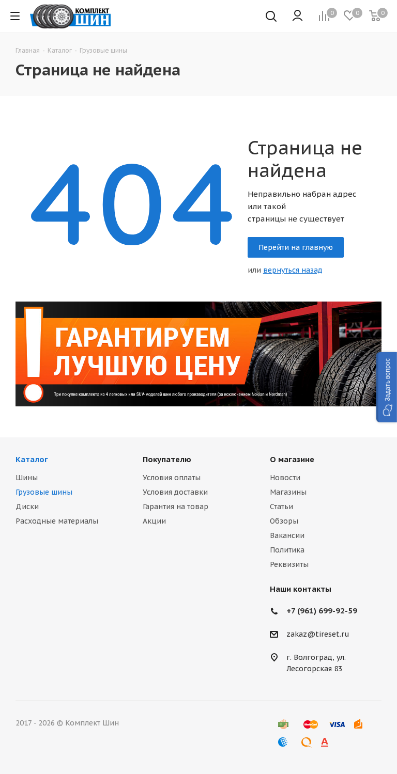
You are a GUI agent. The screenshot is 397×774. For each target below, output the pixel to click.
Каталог (32, 459)
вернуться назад (293, 270)
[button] (386, 387)
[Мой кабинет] (297, 16)
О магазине (292, 459)
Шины (27, 477)
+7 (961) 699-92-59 (321, 610)
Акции (154, 521)
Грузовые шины (44, 492)
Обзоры (284, 521)
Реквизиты (289, 564)
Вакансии (287, 535)
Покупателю (167, 459)
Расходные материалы (57, 521)
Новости (285, 477)
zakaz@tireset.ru (317, 634)
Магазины (288, 492)
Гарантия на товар (175, 506)
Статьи (281, 506)
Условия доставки (175, 492)
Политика (287, 550)
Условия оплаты (172, 477)
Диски (27, 506)
